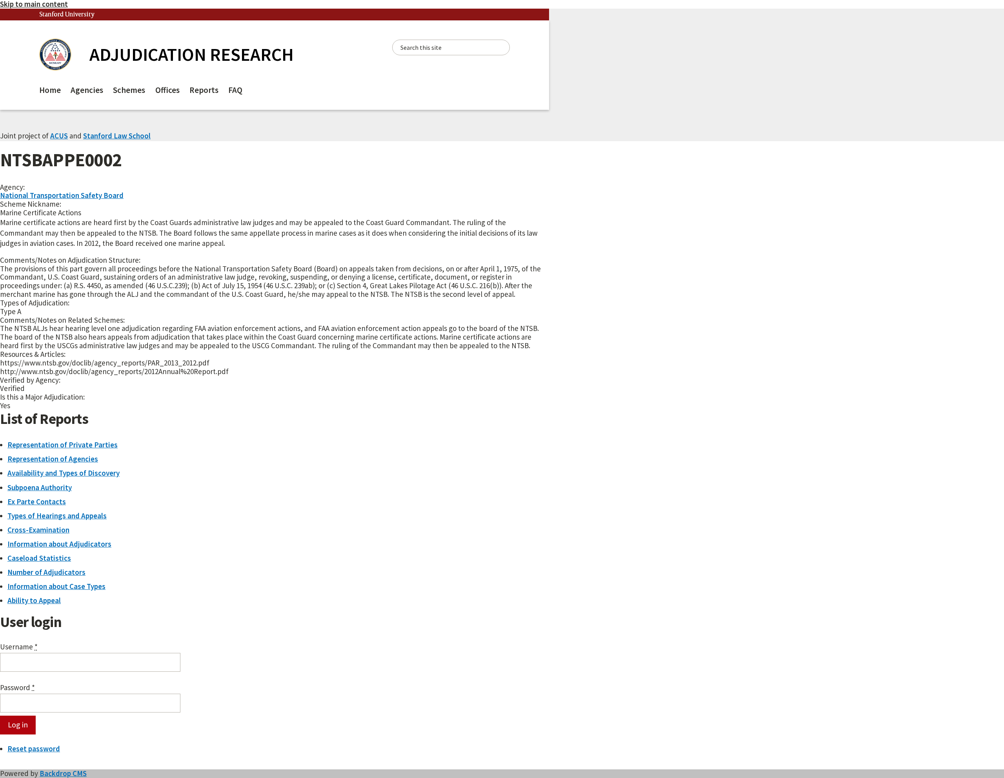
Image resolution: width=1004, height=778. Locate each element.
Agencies (87, 90)
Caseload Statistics (39, 558)
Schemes (129, 90)
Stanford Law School (117, 135)
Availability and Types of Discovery (63, 473)
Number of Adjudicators (46, 572)
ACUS (59, 135)
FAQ (235, 90)
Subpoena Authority (39, 487)
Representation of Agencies (52, 459)
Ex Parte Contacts (36, 501)
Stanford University (67, 15)
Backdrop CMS (63, 773)
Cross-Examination (38, 529)
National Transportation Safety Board (62, 195)
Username (19, 647)
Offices (167, 90)
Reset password (33, 748)
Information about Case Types (56, 586)
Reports (203, 90)
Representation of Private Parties (62, 444)
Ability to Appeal (34, 600)
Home (50, 90)
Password (17, 687)
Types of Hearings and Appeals (57, 515)
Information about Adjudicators (59, 544)
